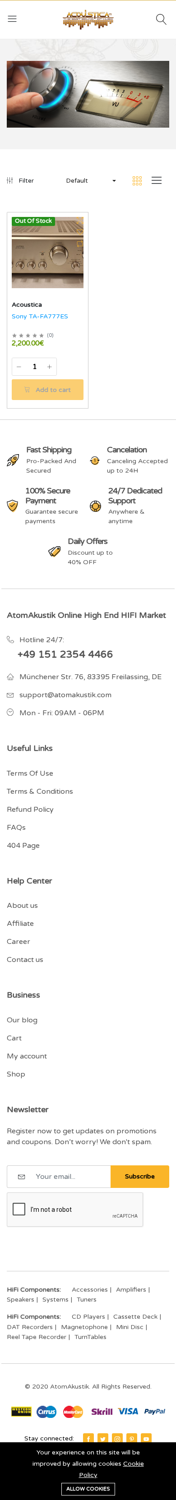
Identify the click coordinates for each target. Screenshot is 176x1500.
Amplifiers (131, 1289)
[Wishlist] (80, 232)
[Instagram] (117, 1439)
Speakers (20, 1299)
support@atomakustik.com (65, 694)
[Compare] (80, 244)
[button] (90, 181)
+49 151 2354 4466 (65, 654)
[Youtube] (146, 1439)
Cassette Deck (135, 1317)
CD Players (88, 1317)
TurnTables (90, 1337)
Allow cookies (88, 1489)
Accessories (90, 1289)
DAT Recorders (30, 1327)
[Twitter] (102, 1439)
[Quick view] (80, 220)
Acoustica (27, 304)
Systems (55, 1299)
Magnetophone (84, 1327)
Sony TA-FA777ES (40, 316)
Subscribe (140, 1176)
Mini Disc (130, 1327)
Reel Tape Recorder (36, 1337)
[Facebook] (88, 1439)
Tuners (87, 1299)
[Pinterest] (131, 1439)
